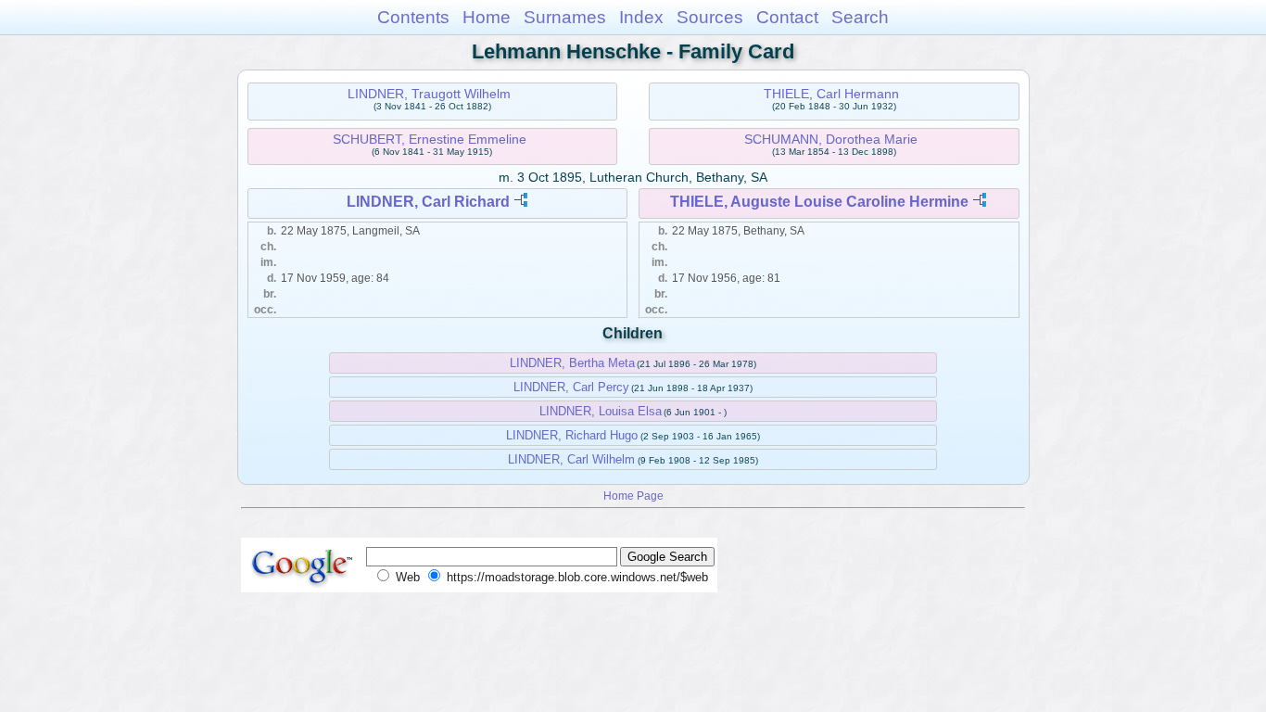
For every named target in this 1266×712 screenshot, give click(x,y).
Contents (413, 17)
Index (641, 17)
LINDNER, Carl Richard (428, 202)
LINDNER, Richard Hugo (572, 435)
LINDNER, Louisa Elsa (600, 411)
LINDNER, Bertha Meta (572, 363)
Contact (787, 17)
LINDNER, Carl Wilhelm (571, 459)
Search (860, 17)
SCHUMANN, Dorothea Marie (831, 139)
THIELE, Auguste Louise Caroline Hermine (819, 202)
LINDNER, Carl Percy (571, 387)
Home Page (633, 496)
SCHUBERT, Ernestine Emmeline (429, 139)
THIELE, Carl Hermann (831, 93)
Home (486, 17)
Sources (710, 17)
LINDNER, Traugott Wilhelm (429, 93)
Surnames (565, 17)
